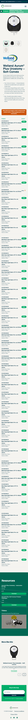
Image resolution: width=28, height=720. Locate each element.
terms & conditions (19, 698)
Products (5, 11)
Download (14, 593)
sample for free (24, 1)
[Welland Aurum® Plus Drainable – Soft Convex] (14, 658)
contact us (17, 112)
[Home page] (6, 6)
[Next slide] (24, 674)
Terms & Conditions (19, 711)
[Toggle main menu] (25, 6)
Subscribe (14, 695)
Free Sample (14, 670)
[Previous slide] (19, 674)
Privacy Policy (14, 714)
